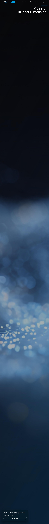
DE (44, 1)
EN (46, 1)
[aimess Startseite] (5, 2)
